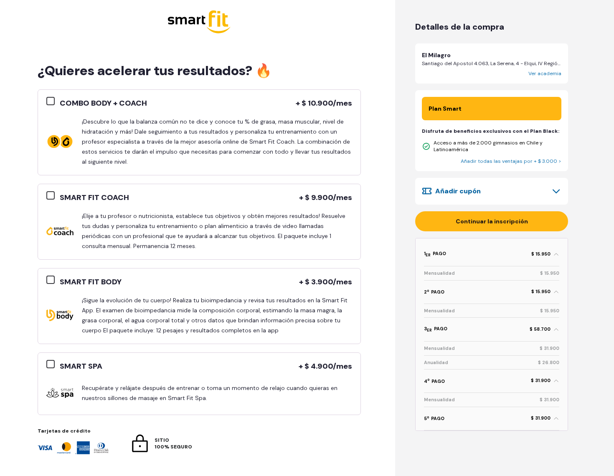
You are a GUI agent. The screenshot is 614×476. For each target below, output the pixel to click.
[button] (491, 63)
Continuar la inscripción (492, 221)
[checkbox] (53, 101)
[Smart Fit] (199, 22)
